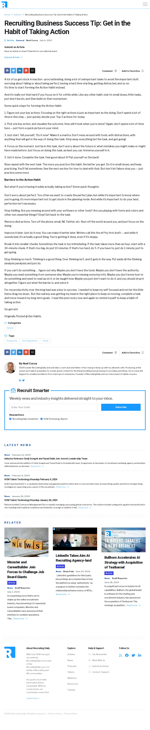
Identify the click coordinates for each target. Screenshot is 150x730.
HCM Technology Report (56, 419)
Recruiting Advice (30, 341)
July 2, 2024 (13, 592)
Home (7, 14)
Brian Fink (68, 571)
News (7, 455)
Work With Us (98, 660)
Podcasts (72, 666)
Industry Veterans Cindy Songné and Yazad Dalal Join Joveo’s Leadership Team (45, 458)
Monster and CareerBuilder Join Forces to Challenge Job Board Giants (25, 569)
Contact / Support (100, 672)
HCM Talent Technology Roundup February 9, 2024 (30, 479)
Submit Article (12, 57)
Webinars (72, 678)
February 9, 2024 (21, 475)
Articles (17, 14)
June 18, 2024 (111, 582)
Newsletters (16, 415)
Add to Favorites (131, 71)
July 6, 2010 (46, 40)
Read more (36, 466)
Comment (107, 71)
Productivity (12, 341)
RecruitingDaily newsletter (25, 419)
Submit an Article (14, 47)
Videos (71, 672)
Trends (45, 341)
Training (71, 690)
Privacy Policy (70, 713)
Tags (11, 335)
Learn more (32, 698)
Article (10, 40)
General (20, 40)
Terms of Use (54, 713)
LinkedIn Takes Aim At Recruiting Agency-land (73, 558)
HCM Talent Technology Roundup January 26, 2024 (30, 500)
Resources (73, 684)
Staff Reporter (22, 588)
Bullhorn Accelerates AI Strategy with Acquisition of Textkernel (123, 562)
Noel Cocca (32, 40)
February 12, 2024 (21, 455)
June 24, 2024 (83, 571)
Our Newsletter (99, 654)
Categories (14, 323)
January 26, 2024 (21, 496)
